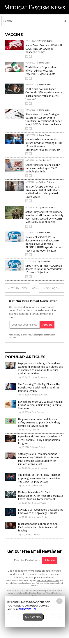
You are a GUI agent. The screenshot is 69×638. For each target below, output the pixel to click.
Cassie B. (36, 430)
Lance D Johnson (39, 377)
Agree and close (33, 617)
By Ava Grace (45, 63)
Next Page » (51, 288)
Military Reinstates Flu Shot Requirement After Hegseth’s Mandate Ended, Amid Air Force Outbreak (40, 496)
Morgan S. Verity (39, 395)
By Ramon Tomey (46, 207)
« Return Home (18, 288)
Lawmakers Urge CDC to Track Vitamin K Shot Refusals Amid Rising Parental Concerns (40, 405)
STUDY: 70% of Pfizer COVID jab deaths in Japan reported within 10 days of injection (43, 269)
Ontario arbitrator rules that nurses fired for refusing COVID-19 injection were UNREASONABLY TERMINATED (44, 144)
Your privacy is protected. (20, 335)
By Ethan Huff (44, 85)
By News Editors (46, 182)
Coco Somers (38, 412)
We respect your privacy (48, 580)
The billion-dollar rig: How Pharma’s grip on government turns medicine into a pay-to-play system (39, 478)
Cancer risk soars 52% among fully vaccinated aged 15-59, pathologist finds (42, 168)
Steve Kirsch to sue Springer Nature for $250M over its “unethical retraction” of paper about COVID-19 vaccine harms (43, 119)
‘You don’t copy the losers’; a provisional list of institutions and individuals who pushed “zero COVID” (42, 191)
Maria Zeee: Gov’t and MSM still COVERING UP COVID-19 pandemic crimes (43, 49)
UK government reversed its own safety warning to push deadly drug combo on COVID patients (39, 422)
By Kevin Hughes (45, 41)
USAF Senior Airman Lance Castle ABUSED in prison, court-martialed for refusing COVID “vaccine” (43, 94)
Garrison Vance (39, 503)
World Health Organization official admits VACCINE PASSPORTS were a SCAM (40, 70)
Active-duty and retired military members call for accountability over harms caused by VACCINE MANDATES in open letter (44, 217)
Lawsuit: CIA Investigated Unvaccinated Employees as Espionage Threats (40, 511)
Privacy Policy (27, 609)
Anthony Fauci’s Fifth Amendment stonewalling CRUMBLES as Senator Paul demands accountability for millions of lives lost (39, 459)
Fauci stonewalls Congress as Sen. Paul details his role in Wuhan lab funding (38, 527)
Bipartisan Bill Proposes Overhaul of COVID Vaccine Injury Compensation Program (39, 440)
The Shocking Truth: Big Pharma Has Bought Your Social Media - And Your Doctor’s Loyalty (39, 388)
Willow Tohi (37, 485)
